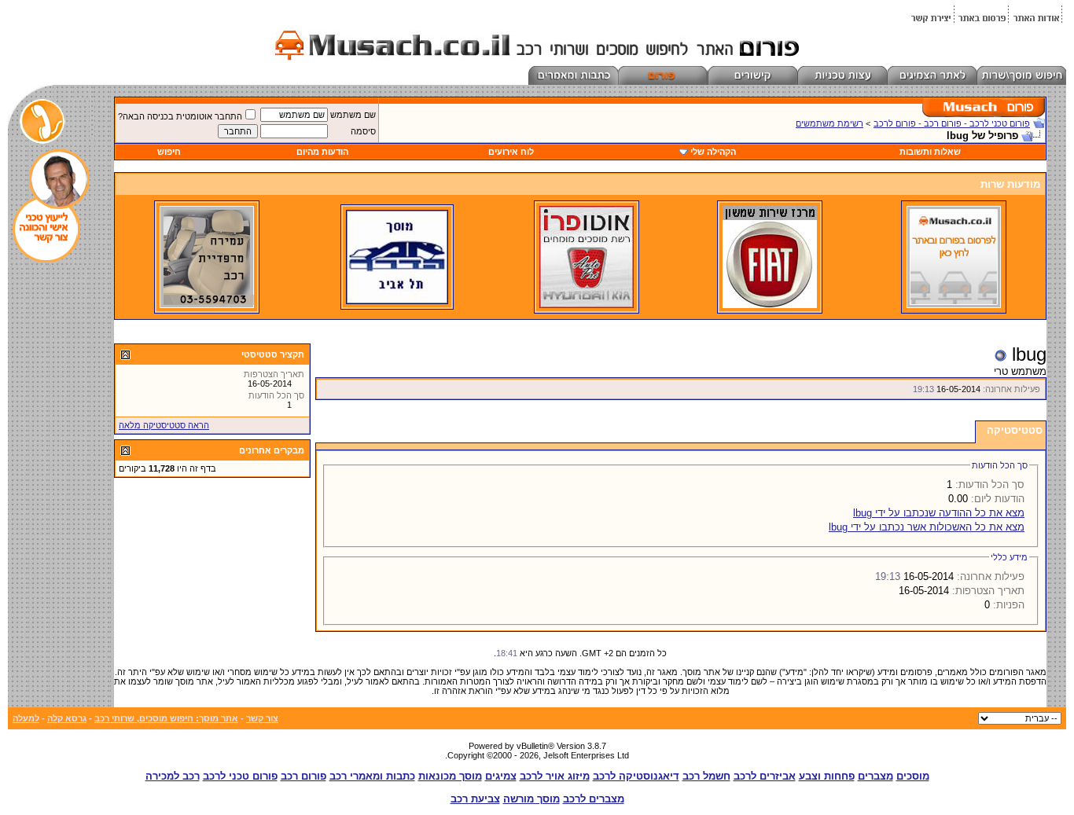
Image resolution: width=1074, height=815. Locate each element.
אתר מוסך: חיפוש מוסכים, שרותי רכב (166, 718)
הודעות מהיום (322, 151)
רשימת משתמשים (829, 123)
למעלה (26, 718)
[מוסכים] (954, 305)
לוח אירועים (511, 151)
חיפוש (169, 151)
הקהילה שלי (713, 151)
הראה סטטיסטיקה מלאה (164, 425)
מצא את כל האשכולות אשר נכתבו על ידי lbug (926, 527)
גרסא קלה (66, 718)
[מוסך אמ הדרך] (397, 301)
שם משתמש (353, 114)
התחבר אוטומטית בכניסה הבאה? (180, 116)
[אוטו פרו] (586, 305)
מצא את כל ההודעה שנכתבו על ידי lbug (938, 513)
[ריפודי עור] (207, 305)
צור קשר (262, 718)
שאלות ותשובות (930, 151)
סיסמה (363, 131)
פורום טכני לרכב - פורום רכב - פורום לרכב (952, 123)
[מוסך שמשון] (770, 305)
